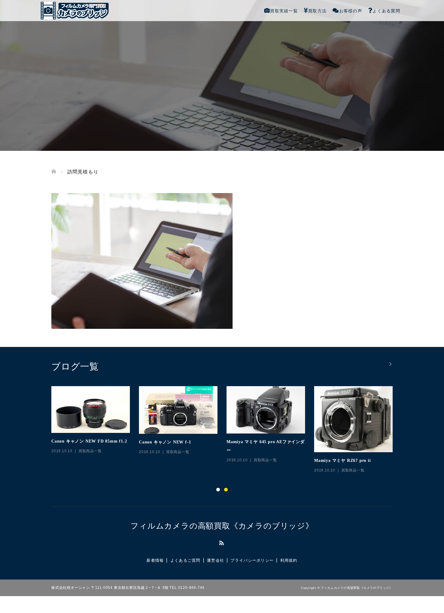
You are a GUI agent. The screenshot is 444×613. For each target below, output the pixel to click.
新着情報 (155, 560)
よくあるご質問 (185, 560)
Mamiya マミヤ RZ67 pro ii (342, 460)
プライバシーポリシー (252, 560)
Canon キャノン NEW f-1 (165, 442)
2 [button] (226, 489)
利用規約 (289, 560)
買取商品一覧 (90, 451)
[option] (226, 430)
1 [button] (218, 489)
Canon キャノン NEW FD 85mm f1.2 (89, 441)
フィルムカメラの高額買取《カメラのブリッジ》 (222, 525)
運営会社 (215, 560)
